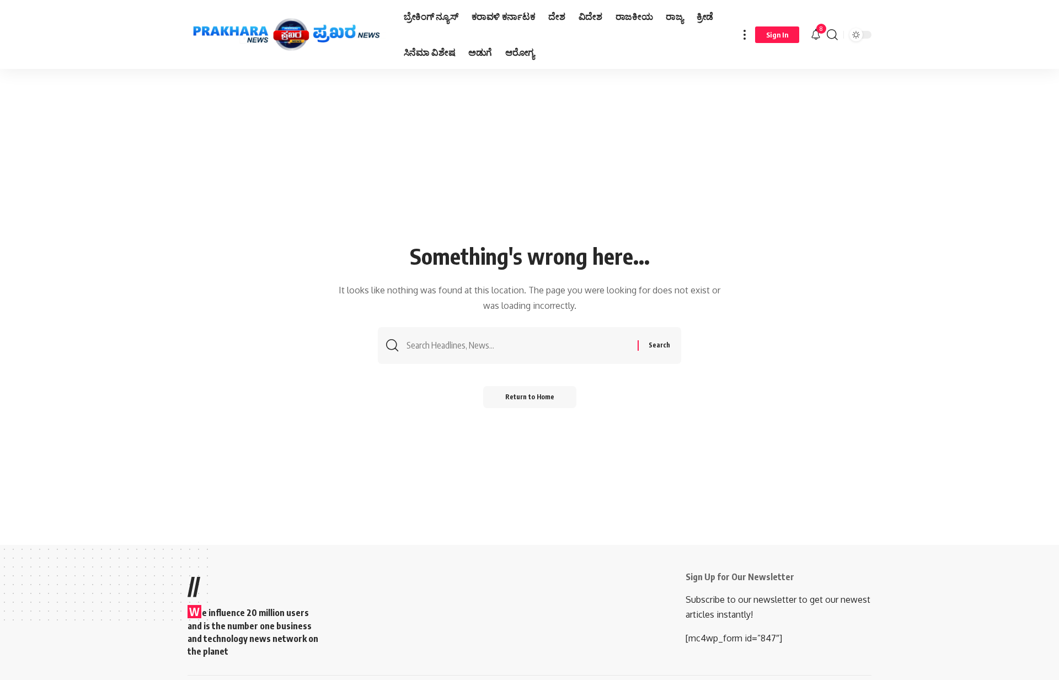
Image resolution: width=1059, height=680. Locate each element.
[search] (832, 34)
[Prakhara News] (287, 34)
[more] (744, 34)
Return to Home (529, 397)
